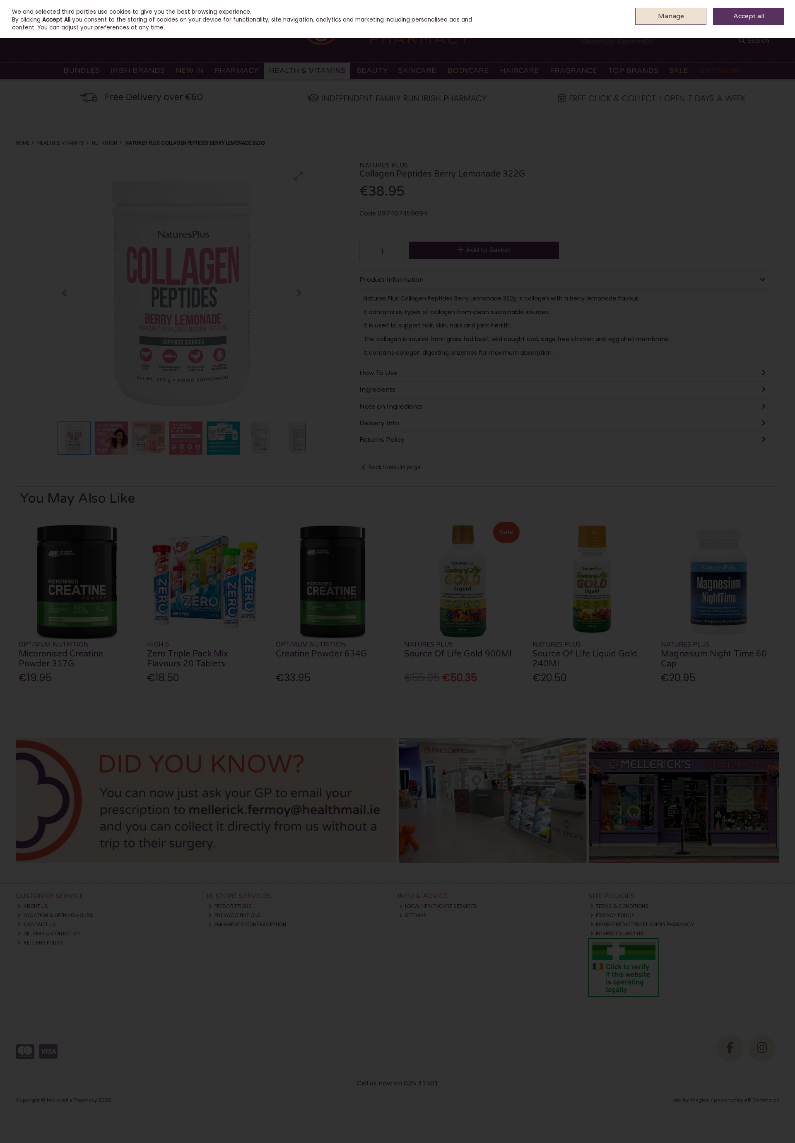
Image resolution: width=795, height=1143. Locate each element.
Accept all (748, 16)
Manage (671, 16)
